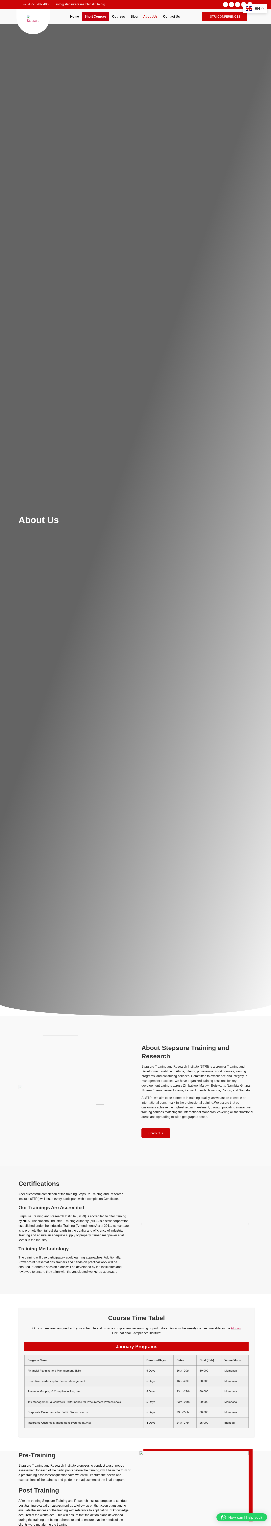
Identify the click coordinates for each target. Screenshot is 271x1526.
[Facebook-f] (225, 4)
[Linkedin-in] (237, 4)
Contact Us (171, 16)
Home (74, 16)
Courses (118, 16)
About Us (150, 16)
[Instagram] (231, 4)
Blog (134, 16)
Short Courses (96, 16)
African (236, 1328)
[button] (141, 1224)
